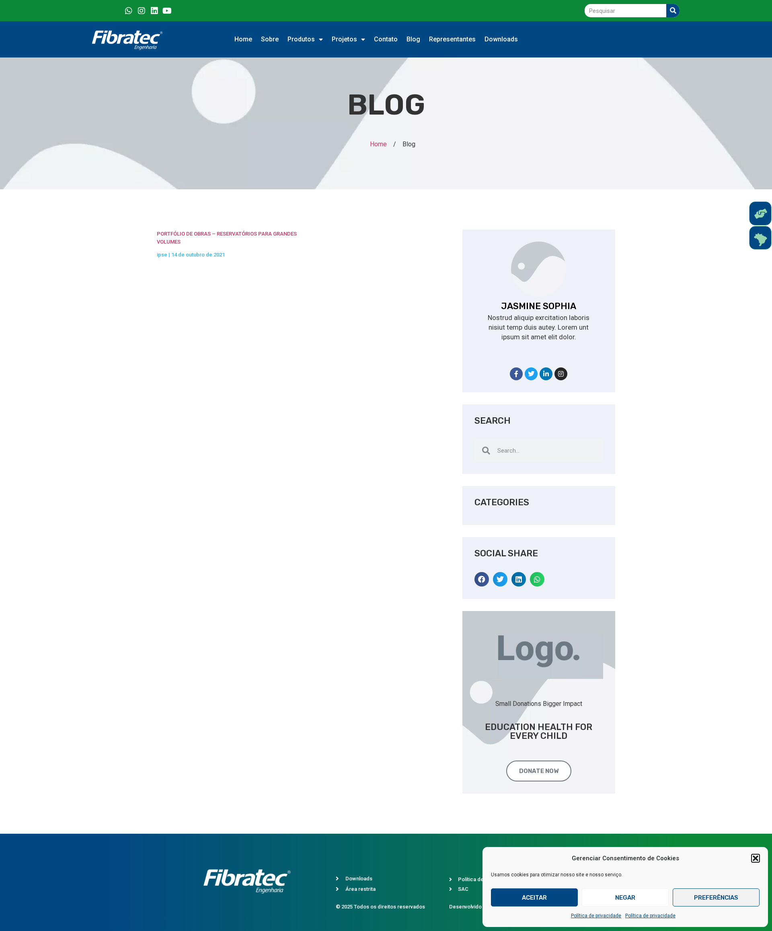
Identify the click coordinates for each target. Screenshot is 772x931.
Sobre (270, 39)
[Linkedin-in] (546, 373)
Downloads (501, 39)
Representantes (452, 39)
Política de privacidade (596, 916)
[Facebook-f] (516, 373)
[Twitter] (531, 373)
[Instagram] (141, 10)
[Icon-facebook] (115, 10)
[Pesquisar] (673, 10)
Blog (413, 39)
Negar (625, 897)
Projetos (344, 39)
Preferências (716, 897)
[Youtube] (167, 10)
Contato (386, 39)
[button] (755, 858)
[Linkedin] (154, 10)
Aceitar (534, 897)
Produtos (301, 39)
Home (243, 39)
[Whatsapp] (128, 10)
